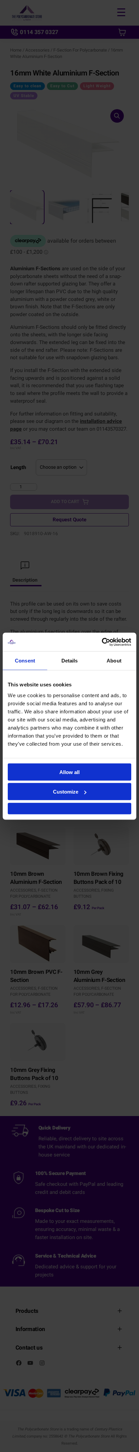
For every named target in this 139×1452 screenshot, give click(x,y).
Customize (65, 792)
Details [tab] (69, 660)
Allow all (69, 772)
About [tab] (114, 660)
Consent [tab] (25, 660)
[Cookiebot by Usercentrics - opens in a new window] (101, 642)
